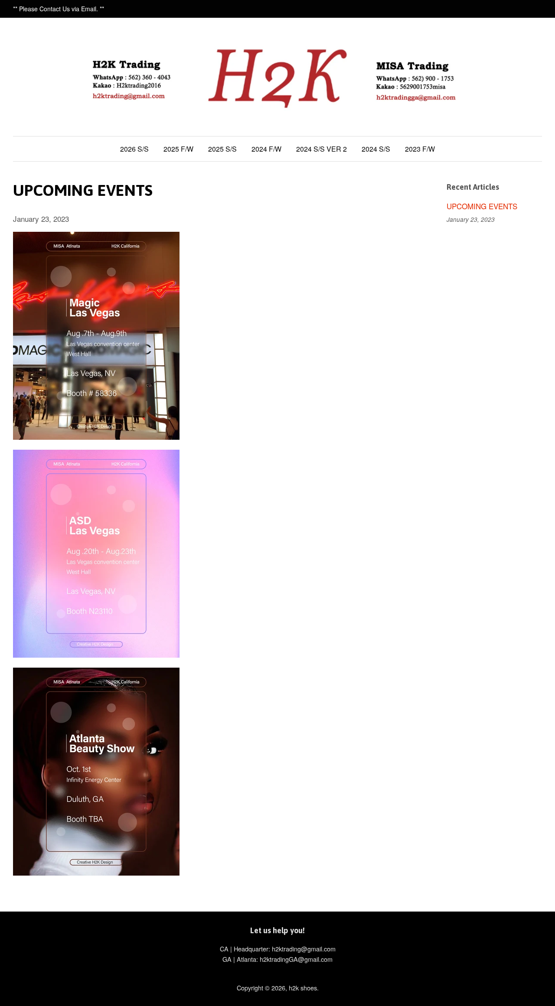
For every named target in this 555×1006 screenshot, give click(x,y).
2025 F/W (178, 149)
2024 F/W (266, 149)
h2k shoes (303, 987)
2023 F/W (420, 149)
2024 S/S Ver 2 (321, 149)
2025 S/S (222, 149)
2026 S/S (134, 149)
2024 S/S (376, 149)
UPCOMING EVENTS (482, 206)
